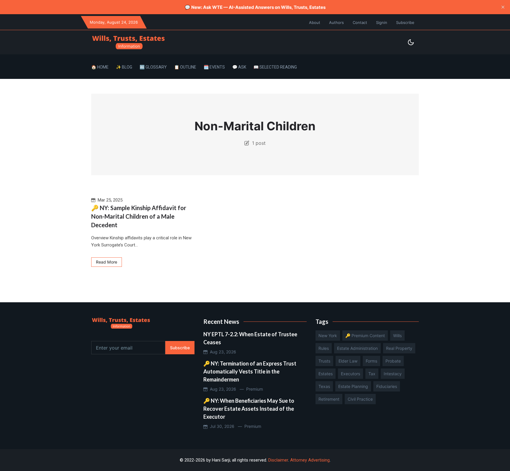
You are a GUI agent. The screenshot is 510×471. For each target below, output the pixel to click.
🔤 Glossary (153, 67)
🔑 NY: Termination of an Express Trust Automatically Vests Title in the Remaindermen (249, 371)
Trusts (324, 360)
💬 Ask (239, 67)
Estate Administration (357, 348)
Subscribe (405, 22)
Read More (106, 261)
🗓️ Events (214, 67)
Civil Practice (360, 399)
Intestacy (393, 373)
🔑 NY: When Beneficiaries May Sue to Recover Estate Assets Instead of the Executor (248, 408)
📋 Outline (185, 67)
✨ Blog (124, 67)
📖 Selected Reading (275, 67)
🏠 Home (100, 67)
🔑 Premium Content (365, 335)
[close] (503, 7)
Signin (381, 22)
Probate (393, 360)
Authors (336, 22)
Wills (397, 335)
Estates (325, 373)
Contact (360, 22)
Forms (371, 360)
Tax (371, 373)
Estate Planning (353, 386)
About (314, 22)
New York (327, 335)
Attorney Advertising (310, 460)
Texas (324, 386)
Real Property (399, 348)
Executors (350, 373)
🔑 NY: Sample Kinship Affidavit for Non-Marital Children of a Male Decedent (138, 216)
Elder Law (348, 360)
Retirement (328, 399)
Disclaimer (278, 460)
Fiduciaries (386, 386)
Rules (323, 348)
